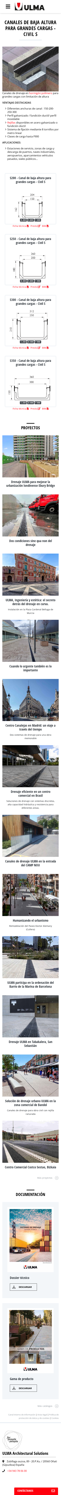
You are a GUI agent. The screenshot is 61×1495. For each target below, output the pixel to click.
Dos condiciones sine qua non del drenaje (30, 543)
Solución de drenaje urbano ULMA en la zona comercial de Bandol (30, 1103)
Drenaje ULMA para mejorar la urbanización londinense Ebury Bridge (30, 484)
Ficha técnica (20, 225)
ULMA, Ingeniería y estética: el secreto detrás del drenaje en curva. (30, 602)
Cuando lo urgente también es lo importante (30, 668)
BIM (44, 225)
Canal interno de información (21, 1414)
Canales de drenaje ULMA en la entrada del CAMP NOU (30, 863)
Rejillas (11, 122)
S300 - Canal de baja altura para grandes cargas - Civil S (30, 302)
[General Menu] (6, 6)
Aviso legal (42, 1414)
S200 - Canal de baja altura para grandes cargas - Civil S (30, 180)
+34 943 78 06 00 (17, 1471)
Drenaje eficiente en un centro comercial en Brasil (30, 793)
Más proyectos (44, 1177)
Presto (34, 225)
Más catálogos (45, 1406)
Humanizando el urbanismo (30, 920)
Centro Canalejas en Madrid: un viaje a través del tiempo (30, 727)
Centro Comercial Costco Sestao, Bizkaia (30, 1167)
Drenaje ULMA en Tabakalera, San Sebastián (30, 1044)
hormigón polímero (40, 93)
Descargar (25, 1287)
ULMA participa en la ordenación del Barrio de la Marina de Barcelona (30, 984)
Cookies (55, 1418)
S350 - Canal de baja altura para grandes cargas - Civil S (30, 362)
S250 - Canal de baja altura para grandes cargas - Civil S (30, 241)
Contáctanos (25, 1491)
